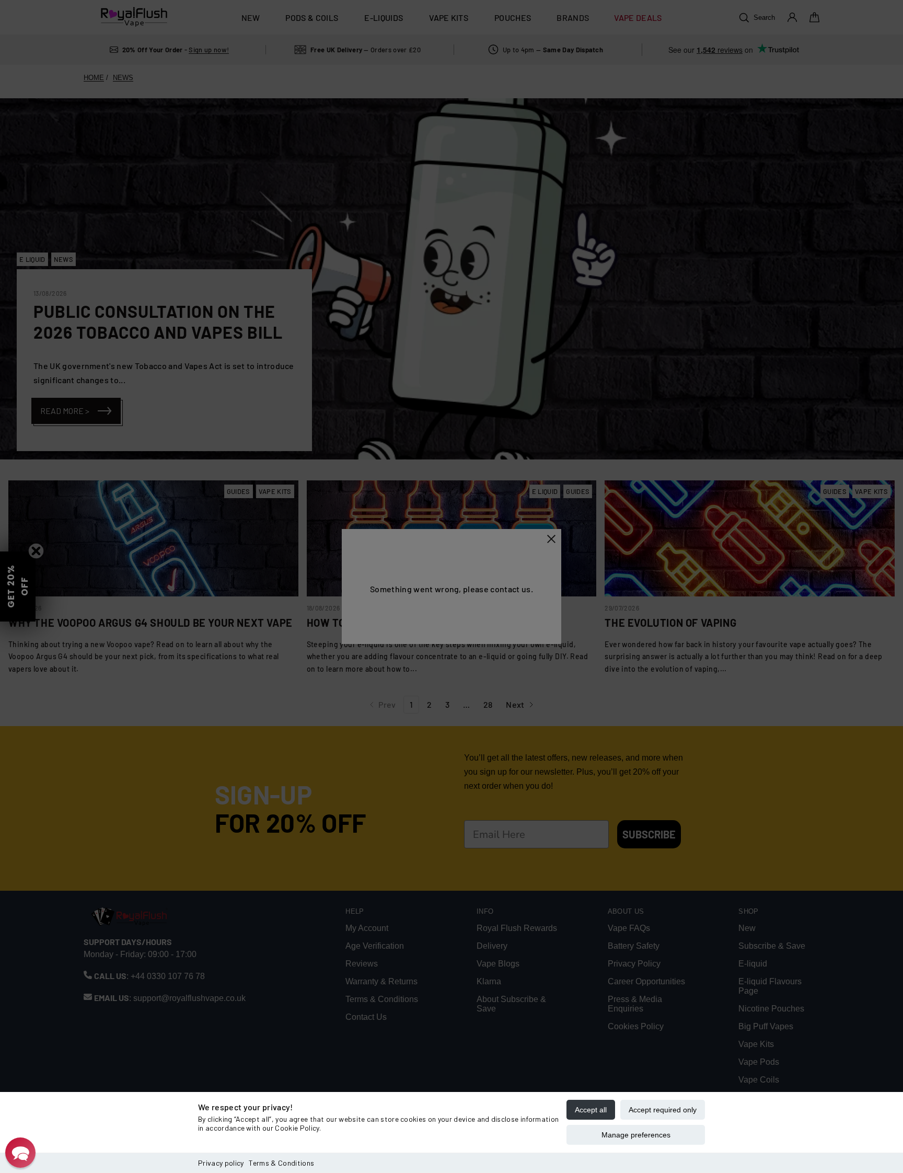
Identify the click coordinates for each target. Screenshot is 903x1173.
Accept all (591, 1110)
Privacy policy (221, 1162)
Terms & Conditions (281, 1162)
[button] (20, 1152)
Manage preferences (635, 1135)
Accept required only (663, 1110)
